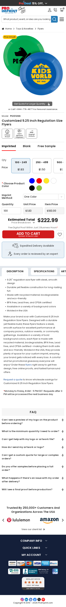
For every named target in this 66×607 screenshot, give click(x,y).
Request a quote (13, 379)
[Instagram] (22, 599)
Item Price (51, 204)
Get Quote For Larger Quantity (29, 103)
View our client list (31, 529)
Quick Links (31, 548)
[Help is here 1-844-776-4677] (55, 10)
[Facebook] (35, 599)
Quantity (7, 204)
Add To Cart (28, 234)
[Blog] (30, 599)
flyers (29, 364)
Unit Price (29, 204)
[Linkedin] (26, 599)
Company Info (31, 541)
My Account (31, 555)
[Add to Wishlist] (61, 232)
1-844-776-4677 (24, 109)
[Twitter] (39, 599)
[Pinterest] (43, 599)
